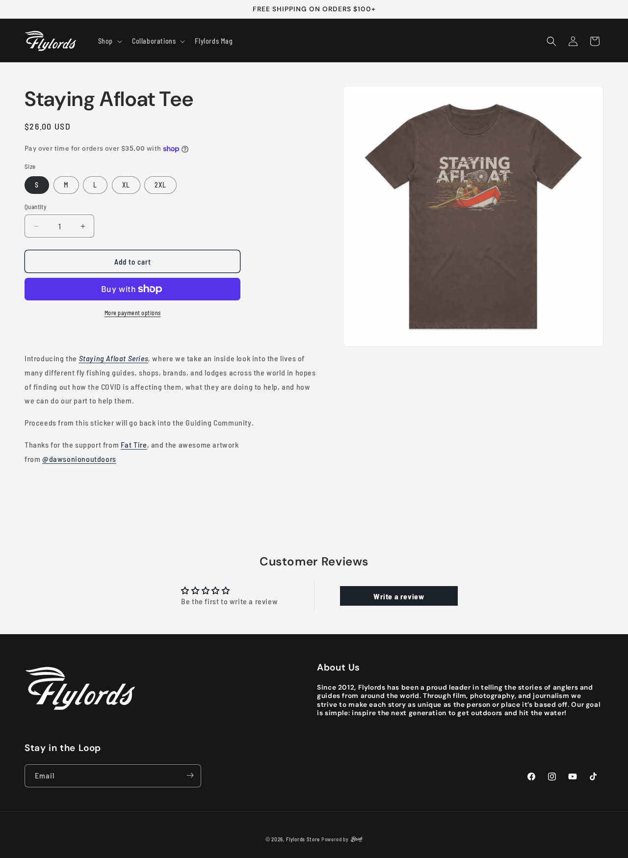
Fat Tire (134, 444)
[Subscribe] (190, 775)
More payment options (133, 312)
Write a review (398, 595)
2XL (160, 185)
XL (126, 185)
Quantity (36, 207)
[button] (109, 41)
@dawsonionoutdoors (79, 458)
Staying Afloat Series (114, 358)
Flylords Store (303, 839)
